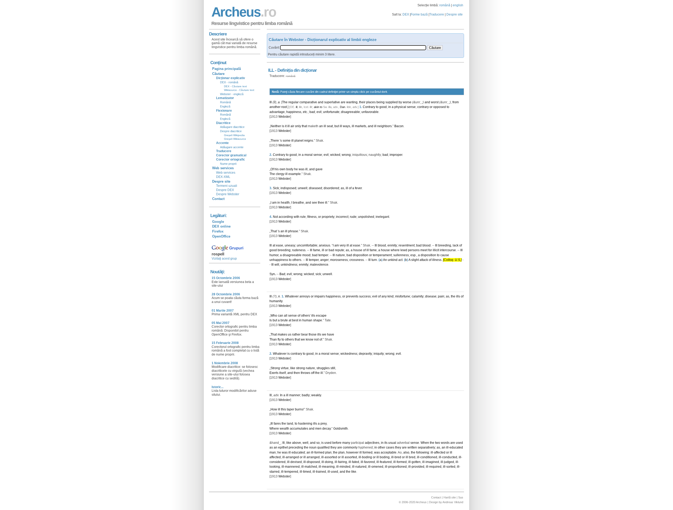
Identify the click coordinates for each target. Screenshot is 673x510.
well (305, 443)
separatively (426, 447)
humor (273, 255)
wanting (352, 102)
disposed (313, 462)
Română (225, 102)
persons (414, 250)
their (362, 102)
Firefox (217, 231)
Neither (276, 126)
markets (360, 126)
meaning (328, 466)
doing (329, 462)
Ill (270, 102)
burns (299, 409)
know (309, 339)
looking (274, 466)
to (321, 107)
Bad (282, 274)
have (330, 334)
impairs (319, 296)
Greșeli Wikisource (235, 138)
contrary (423, 107)
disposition (360, 255)
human (307, 320)
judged (449, 462)
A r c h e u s (242, 11)
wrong (346, 155)
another (275, 107)
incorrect (342, 217)
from (455, 102)
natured (360, 466)
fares (277, 423)
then (297, 373)
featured (386, 462)
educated (456, 447)
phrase (293, 231)
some (286, 140)
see (314, 202)
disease (430, 296)
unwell (302, 188)
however (352, 452)
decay (326, 428)
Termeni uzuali (226, 186)
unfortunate (331, 112)
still (332, 368)
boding (367, 457)
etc (305, 112)
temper (323, 255)
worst (435, 102)
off (312, 373)
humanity (275, 301)
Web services (225, 172)
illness (436, 260)
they (333, 447)
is (283, 126)
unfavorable (370, 112)
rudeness (298, 250)
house (357, 250)
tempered (291, 471)
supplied (391, 102)
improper (396, 155)
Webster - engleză (231, 94)
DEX (405, 14)
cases (390, 447)
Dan (342, 107)
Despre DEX (225, 190)
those (313, 334)
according (286, 217)
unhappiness (278, 260)
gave (319, 169)
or (431, 107)
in (389, 107)
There (275, 140)
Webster (284, 117)
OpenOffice (221, 236)
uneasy (290, 245)
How (274, 409)
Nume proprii (228, 163)
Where (274, 428)
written (412, 447)
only (298, 126)
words (445, 443)
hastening (305, 423)
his (276, 169)
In (281, 395)
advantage (277, 112)
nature (340, 255)
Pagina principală (226, 69)
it (286, 126)
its (386, 443)
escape (321, 315)
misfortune (402, 296)
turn (374, 260)
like (292, 368)
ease (279, 245)
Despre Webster (227, 194)
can (280, 315)
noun (313, 447)
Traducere (436, 14)
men (318, 428)
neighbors (384, 126)
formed (319, 452)
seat (330, 126)
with (296, 217)
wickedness (348, 354)
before (336, 443)
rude (353, 217)
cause (444, 255)
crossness (356, 260)
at (274, 245)
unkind (392, 260)
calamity (418, 296)
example (294, 174)
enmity (392, 245)
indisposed (288, 188)
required (435, 466)
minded (345, 466)
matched (311, 466)
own (282, 169)
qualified (323, 447)
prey (323, 423)
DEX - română (229, 82)
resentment (407, 245)
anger (324, 260)
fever (358, 188)
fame (316, 250)
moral (308, 155)
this (283, 409)
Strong (275, 368)
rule (303, 217)
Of (272, 169)
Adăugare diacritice (232, 126)
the (453, 296)
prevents (352, 296)
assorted (331, 457)
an (321, 126)
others (296, 260)
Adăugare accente (231, 147)
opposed (439, 107)
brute (284, 320)
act (400, 260)
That (274, 231)
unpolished (366, 217)
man (272, 452)
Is (270, 320)
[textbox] (353, 47)
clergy (280, 174)
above (296, 443)
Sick (276, 188)
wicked (335, 155)
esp (413, 255)
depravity (365, 354)
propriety (328, 217)
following (422, 452)
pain (441, 296)
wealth (284, 428)
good (383, 107)
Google (218, 222)
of (350, 188)
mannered (292, 466)
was (301, 169)
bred (398, 457)
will (276, 264)
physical (400, 107)
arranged (292, 457)
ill (296, 107)
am (274, 202)
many (346, 443)
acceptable (388, 452)
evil (319, 112)
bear (304, 334)
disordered (331, 188)
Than (273, 339)
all (285, 315)
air (292, 126)
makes (282, 334)
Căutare (218, 74)
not (316, 339)
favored (369, 462)
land (290, 423)
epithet (283, 447)
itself (282, 373)
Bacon (399, 126)
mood (306, 255)
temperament (382, 255)
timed (307, 471)
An (385, 260)
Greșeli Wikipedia (234, 135)
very (343, 245)
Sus (460, 497)
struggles (323, 368)
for (430, 250)
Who (274, 315)
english (458, 5)
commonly (350, 447)
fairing (342, 462)
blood (382, 245)
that (304, 126)
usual (392, 443)
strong (300, 368)
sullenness (401, 255)
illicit (436, 250)
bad (312, 112)
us (289, 334)
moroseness (339, 260)
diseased (315, 188)
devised (296, 462)
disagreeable (350, 112)
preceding (296, 447)
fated (355, 462)
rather (296, 334)
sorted (450, 466)
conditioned (428, 457)
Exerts (273, 373)
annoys (304, 296)
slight (415, 260)
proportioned (397, 466)
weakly (316, 395)
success (365, 296)
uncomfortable (307, 245)
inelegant (382, 217)
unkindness (289, 264)
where (395, 250)
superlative (332, 102)
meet (423, 250)
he (296, 169)
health (285, 202)
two (437, 443)
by (400, 102)
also (406, 452)
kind (391, 296)
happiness (293, 112)
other (381, 447)
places (371, 102)
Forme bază (419, 14)
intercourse (448, 250)
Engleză (225, 106)
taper (290, 409)
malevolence (319, 264)
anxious (324, 245)
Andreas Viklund (452, 502)
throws (305, 373)
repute (339, 250)
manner (294, 395)
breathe (298, 202)
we (324, 334)
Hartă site (449, 497)
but (336, 126)
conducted (449, 457)
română (444, 5)
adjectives (372, 443)
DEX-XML (223, 177)
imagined (432, 462)
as (342, 188)
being (380, 102)
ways (346, 126)
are (343, 102)
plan (328, 452)
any (384, 296)
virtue (285, 368)
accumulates (299, 428)
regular (293, 102)
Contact (218, 199)
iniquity (379, 354)
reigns (308, 140)
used (328, 443)
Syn (272, 274)
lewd (403, 250)
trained (321, 471)
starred (274, 471)
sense (411, 107)
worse (407, 102)
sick (318, 274)
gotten (416, 462)
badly (306, 395)
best (295, 320)
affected (439, 452)
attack (424, 260)
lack (455, 245)
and (320, 102)
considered (277, 462)
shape (317, 320)
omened (377, 466)
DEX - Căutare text (235, 86)
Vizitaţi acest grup (224, 258)
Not (275, 217)
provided (418, 466)
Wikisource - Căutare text (239, 90)
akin (316, 107)
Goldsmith (340, 428)
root (284, 107)
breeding (444, 245)
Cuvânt (274, 47)
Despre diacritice (231, 131)
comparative (308, 102)
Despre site (454, 14)
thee (321, 202)
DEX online (221, 226)
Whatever (292, 296)
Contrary (369, 107)
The (285, 102)
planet (298, 140)
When (425, 443)
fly (279, 339)
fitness (312, 217)
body (289, 169)
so (318, 443)
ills (458, 296)
